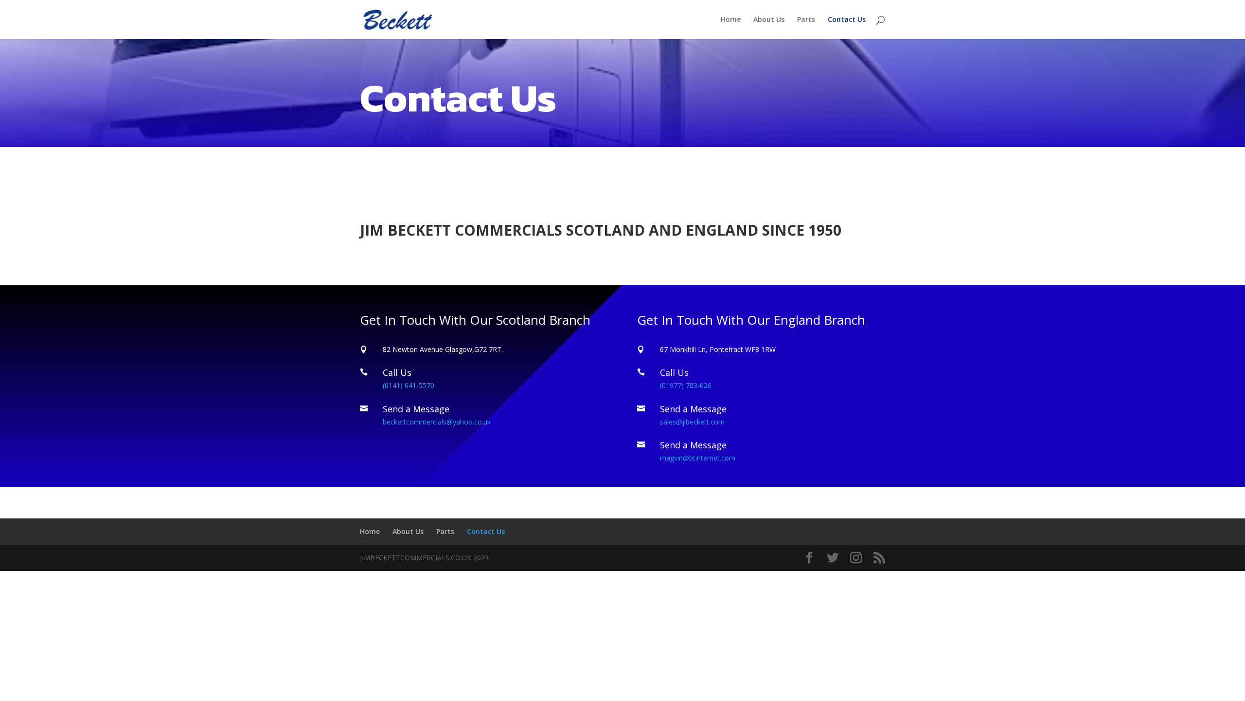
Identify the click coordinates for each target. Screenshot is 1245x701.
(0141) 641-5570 (408, 385)
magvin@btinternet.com (697, 457)
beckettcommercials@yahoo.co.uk (437, 421)
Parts (806, 20)
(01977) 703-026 (685, 385)
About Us (768, 20)
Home (731, 20)
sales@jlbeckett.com (692, 421)
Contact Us (847, 20)
